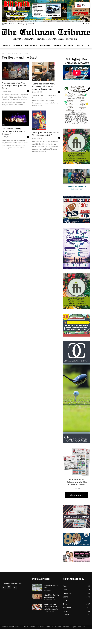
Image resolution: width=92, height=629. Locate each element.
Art (3, 79)
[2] (76, 180)
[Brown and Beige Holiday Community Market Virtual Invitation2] (76, 104)
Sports (32, 627)
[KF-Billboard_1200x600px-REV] (76, 539)
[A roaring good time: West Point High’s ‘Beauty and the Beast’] (15, 71)
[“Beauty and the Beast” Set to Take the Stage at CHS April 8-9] (46, 120)
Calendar (66, 627)
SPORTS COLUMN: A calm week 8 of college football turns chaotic (51, 607)
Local (34, 128)
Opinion (58, 627)
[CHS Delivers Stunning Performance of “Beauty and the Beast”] (15, 118)
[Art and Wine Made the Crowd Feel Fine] (37, 596)
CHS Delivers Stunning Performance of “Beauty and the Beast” (14, 131)
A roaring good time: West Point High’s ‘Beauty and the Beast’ (14, 85)
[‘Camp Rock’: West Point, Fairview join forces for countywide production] (46, 71)
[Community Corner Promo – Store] (76, 325)
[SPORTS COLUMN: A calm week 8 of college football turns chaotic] (37, 607)
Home (4, 53)
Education (40, 627)
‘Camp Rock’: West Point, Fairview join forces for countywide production (43, 86)
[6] (46, 11)
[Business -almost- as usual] (37, 587)
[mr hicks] (76, 556)
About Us (81, 627)
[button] (88, 45)
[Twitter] (89, 23)
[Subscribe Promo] (76, 516)
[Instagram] (86, 23)
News (26, 627)
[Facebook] (83, 23)
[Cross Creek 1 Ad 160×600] (76, 392)
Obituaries (49, 627)
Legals (74, 627)
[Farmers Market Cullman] (76, 146)
